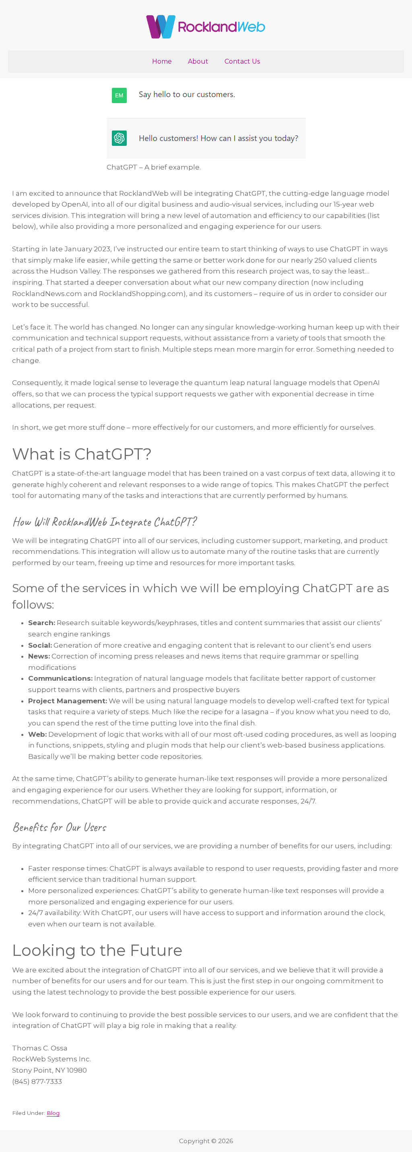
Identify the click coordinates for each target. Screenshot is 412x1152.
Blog (53, 1113)
